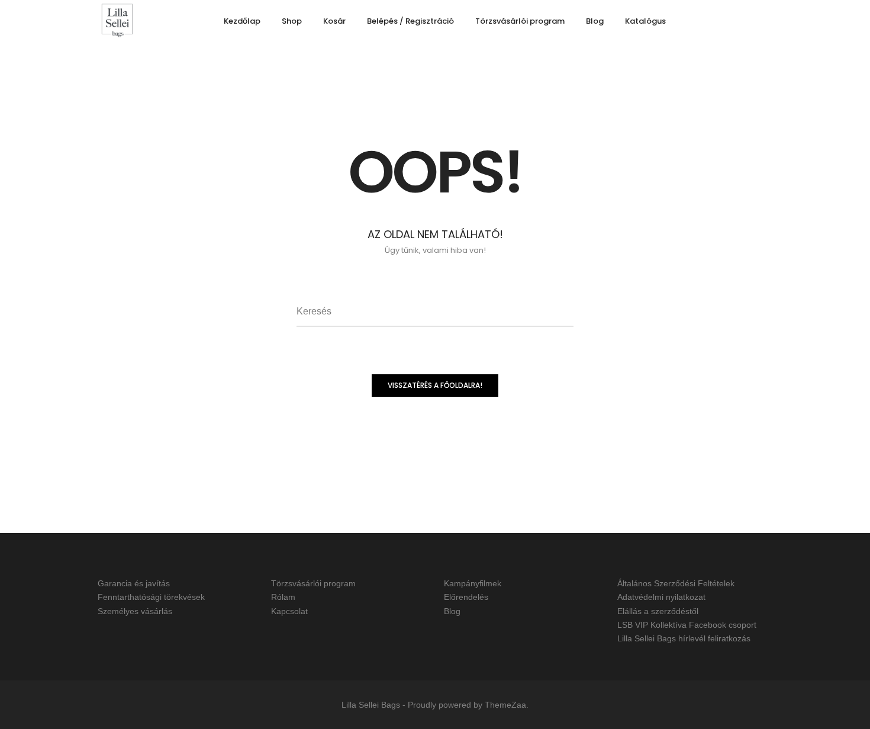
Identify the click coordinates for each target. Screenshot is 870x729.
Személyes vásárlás (135, 611)
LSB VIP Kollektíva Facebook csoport (686, 625)
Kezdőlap (242, 21)
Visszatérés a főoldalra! (435, 385)
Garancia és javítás (134, 583)
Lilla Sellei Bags (370, 704)
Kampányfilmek (472, 583)
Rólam (283, 597)
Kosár (334, 21)
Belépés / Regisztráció (410, 21)
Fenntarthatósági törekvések (151, 597)
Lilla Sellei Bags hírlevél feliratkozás (683, 638)
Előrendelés (466, 597)
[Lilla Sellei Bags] (117, 21)
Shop (292, 21)
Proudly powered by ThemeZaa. (468, 704)
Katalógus (645, 21)
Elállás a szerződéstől (657, 611)
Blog (595, 21)
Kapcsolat (289, 611)
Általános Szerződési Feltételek (675, 583)
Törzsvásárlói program (520, 21)
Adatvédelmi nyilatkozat (661, 597)
